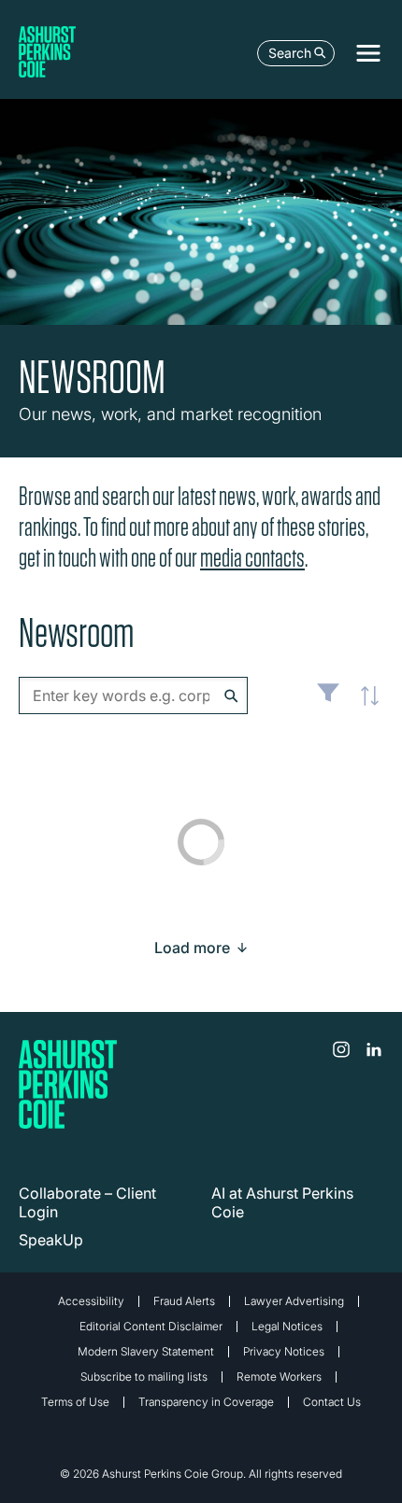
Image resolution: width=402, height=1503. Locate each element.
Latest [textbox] (364, 706)
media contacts (252, 557)
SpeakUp (51, 1239)
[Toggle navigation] (368, 53)
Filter (328, 700)
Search (289, 53)
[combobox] (133, 695)
